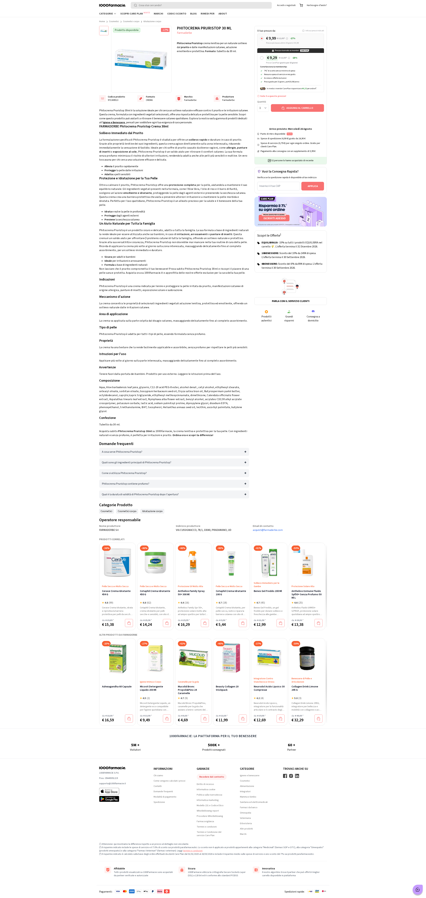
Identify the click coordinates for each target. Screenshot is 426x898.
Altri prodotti (246, 828)
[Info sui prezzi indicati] (287, 38)
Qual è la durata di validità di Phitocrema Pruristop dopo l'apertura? (140, 494)
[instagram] (291, 776)
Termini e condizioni (207, 826)
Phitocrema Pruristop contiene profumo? (125, 484)
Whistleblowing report (208, 810)
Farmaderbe (184, 33)
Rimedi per (207, 13)
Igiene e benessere (249, 775)
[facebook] (285, 776)
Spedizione (159, 802)
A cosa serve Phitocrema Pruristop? (122, 452)
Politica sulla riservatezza (209, 795)
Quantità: (261, 101)
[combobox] (201, 5)
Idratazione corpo (152, 21)
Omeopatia (245, 812)
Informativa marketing (208, 800)
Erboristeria (246, 823)
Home (102, 21)
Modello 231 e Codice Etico (210, 805)
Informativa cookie (206, 789)
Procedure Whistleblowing (210, 816)
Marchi (158, 13)
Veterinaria (245, 818)
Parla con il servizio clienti (291, 301)
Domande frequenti (163, 791)
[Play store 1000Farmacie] (121, 799)
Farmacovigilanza (205, 821)
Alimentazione (247, 786)
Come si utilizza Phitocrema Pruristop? (124, 473)
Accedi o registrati (286, 5)
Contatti (158, 786)
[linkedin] (297, 776)
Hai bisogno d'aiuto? (317, 5)
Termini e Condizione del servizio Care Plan (209, 833)
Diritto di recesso (205, 784)
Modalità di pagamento (165, 797)
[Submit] (136, 5)
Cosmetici (114, 21)
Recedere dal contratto (211, 777)
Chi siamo (158, 775)
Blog (193, 13)
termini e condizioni (193, 850)
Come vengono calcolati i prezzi (169, 781)
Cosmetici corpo (131, 21)
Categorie (106, 13)
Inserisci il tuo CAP (269, 186)
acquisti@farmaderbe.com (268, 530)
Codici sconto (176, 13)
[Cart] (301, 5)
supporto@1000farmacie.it (112, 783)
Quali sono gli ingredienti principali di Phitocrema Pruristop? (136, 462)
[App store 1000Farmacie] (121, 791)
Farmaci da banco (248, 807)
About (222, 13)
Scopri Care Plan (135, 13)
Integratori (245, 791)
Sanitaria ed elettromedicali (254, 802)
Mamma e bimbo (248, 797)
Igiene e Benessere (114, 122)
